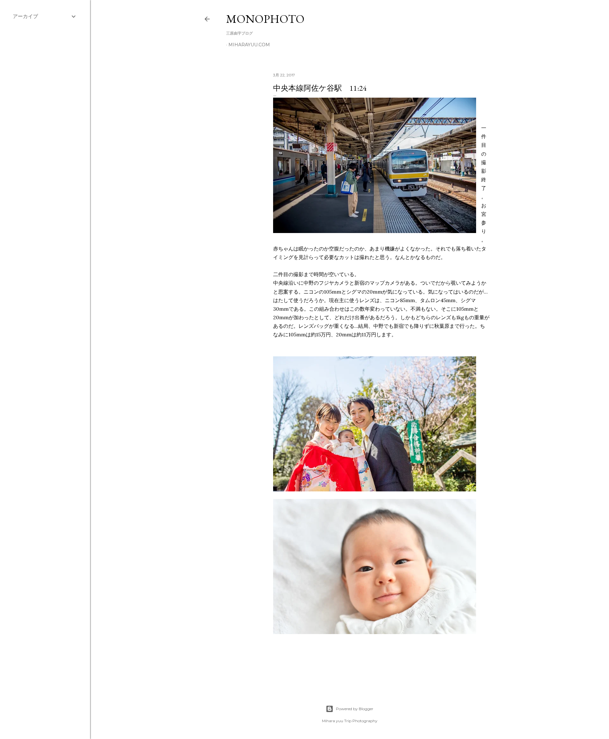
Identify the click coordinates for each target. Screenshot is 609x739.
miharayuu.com (249, 45)
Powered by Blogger (354, 708)
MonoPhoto (265, 18)
